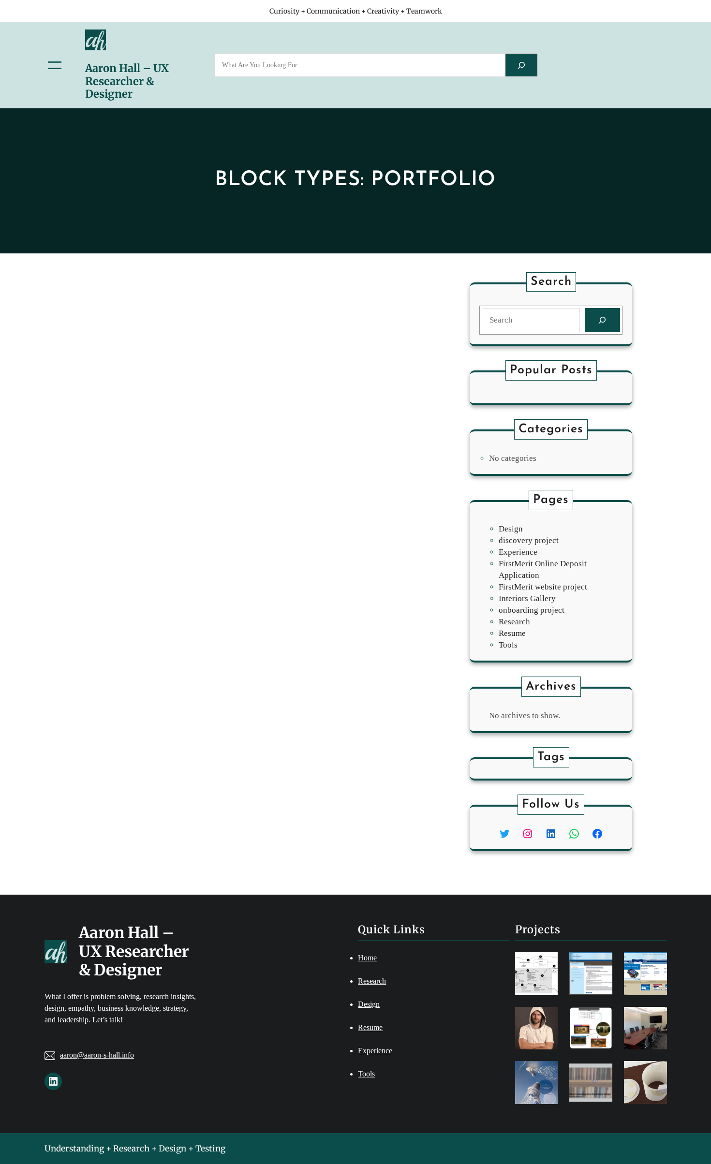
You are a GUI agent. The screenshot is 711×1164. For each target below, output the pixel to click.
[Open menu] (54, 65)
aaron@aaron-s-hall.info (97, 1055)
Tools (508, 644)
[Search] (521, 65)
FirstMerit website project (543, 586)
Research (514, 621)
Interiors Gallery (527, 598)
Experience (518, 552)
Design (511, 528)
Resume (512, 633)
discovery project (529, 540)
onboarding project (531, 610)
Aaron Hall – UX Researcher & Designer (127, 81)
